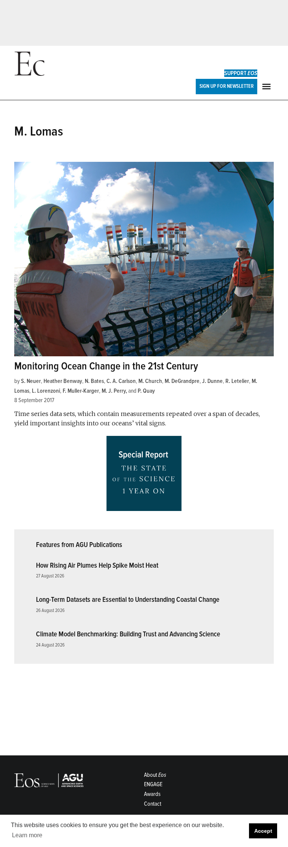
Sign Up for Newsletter (227, 86)
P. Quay (146, 391)
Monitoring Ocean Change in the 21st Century (106, 366)
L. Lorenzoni (46, 391)
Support (240, 73)
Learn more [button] (27, 835)
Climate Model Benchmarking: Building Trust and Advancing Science (128, 634)
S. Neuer (31, 381)
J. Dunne (212, 381)
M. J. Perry (114, 391)
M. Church (150, 381)
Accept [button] (263, 831)
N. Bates (94, 381)
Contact (152, 804)
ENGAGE (153, 784)
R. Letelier (237, 381)
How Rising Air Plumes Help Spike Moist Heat (97, 565)
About (155, 775)
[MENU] (267, 86)
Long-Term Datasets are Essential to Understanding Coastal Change (127, 599)
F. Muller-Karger (81, 391)
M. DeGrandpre (182, 381)
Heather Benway (63, 381)
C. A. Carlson (121, 381)
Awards (152, 794)
